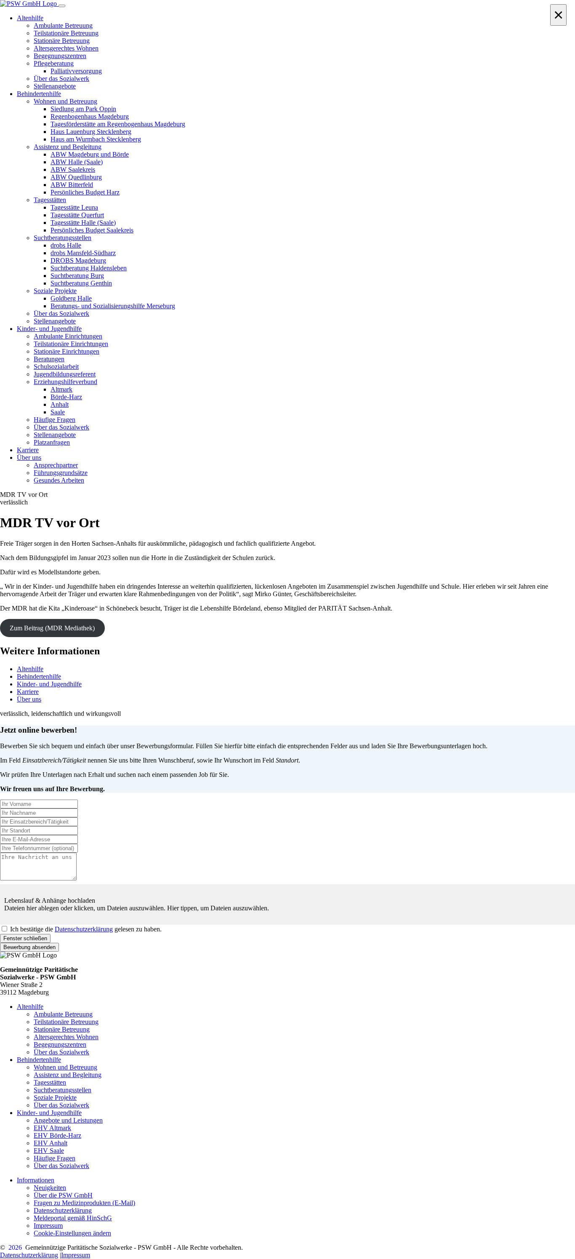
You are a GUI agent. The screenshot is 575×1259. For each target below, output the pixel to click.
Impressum (48, 1225)
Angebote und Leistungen (68, 1120)
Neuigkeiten (50, 1187)
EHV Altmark (52, 1127)
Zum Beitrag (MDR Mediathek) (52, 628)
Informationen (35, 1180)
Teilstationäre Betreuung (66, 1021)
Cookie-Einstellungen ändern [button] (72, 1233)
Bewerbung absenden (29, 947)
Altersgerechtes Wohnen (66, 1036)
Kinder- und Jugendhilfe (49, 684)
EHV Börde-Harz (57, 1135)
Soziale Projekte (55, 1097)
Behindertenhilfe (39, 676)
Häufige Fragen (54, 1158)
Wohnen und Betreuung (65, 1067)
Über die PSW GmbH (63, 1195)
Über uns (29, 699)
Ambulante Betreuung (63, 1014)
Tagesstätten (50, 1082)
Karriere (28, 691)
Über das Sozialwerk (61, 1052)
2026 (15, 1247)
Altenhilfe (30, 668)
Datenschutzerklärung (84, 929)
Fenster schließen (25, 938)
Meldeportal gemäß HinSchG (73, 1218)
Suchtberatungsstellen (62, 1090)
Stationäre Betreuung (62, 1029)
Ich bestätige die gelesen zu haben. (86, 929)
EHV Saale (49, 1150)
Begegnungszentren (60, 1044)
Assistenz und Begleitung (67, 1074)
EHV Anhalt (50, 1143)
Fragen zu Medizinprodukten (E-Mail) (84, 1202)
